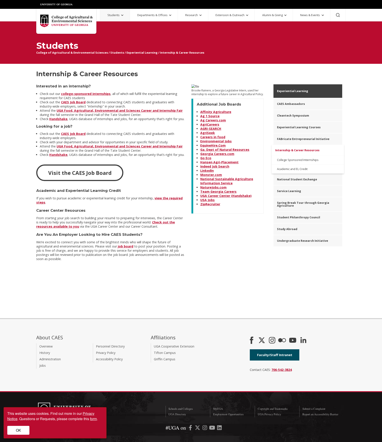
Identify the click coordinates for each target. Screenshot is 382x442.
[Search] (338, 15)
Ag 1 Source (210, 116)
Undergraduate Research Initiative (302, 241)
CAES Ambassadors (291, 104)
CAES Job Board (73, 102)
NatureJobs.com (213, 187)
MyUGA (218, 409)
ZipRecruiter (210, 204)
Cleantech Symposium (293, 115)
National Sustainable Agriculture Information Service (226, 181)
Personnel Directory (110, 346)
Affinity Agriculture (215, 112)
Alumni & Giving (272, 15)
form (93, 418)
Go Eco (205, 158)
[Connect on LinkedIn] (303, 340)
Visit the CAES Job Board (80, 172)
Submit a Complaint (313, 409)
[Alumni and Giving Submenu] (285, 15)
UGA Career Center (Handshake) (226, 196)
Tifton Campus (165, 353)
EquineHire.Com (213, 145)
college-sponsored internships (86, 94)
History (44, 353)
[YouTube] (292, 340)
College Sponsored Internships (298, 160)
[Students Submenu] (122, 15)
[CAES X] (262, 340)
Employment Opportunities (228, 414)
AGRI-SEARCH (210, 129)
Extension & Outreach (230, 15)
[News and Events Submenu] (323, 15)
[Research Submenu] (200, 15)
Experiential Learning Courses (299, 127)
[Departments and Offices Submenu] (170, 15)
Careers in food (212, 137)
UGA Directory (177, 414)
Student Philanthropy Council (298, 217)
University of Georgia (56, 4)
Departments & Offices (152, 15)
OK (18, 430)
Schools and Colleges (180, 409)
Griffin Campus (164, 359)
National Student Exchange (297, 179)
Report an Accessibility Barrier (320, 414)
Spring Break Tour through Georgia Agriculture (303, 204)
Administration (50, 359)
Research (191, 15)
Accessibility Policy (109, 359)
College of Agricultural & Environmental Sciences (72, 53)
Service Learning (289, 191)
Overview (46, 346)
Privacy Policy (105, 353)
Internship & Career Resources (182, 53)
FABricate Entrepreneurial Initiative (303, 139)
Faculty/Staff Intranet (274, 355)
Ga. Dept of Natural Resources (224, 149)
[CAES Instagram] (272, 340)
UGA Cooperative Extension (174, 346)
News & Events (310, 15)
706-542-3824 (281, 370)
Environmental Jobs (216, 141)
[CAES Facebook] (251, 340)
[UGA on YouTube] (212, 428)
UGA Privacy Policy (269, 414)
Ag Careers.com (213, 120)
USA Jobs (207, 200)
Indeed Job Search (214, 166)
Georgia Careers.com (217, 154)
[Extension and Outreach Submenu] (247, 15)
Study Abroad (287, 229)
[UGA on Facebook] (191, 428)
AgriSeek (207, 133)
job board (125, 246)
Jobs (42, 365)
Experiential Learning (142, 53)
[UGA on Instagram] (205, 428)
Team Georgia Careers (218, 191)
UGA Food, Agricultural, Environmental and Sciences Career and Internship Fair (120, 110)
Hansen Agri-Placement (219, 162)
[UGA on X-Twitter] (198, 428)
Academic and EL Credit (292, 169)
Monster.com (211, 175)
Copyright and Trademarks (273, 409)
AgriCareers (209, 124)
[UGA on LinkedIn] (219, 428)
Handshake (58, 119)
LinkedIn (207, 170)
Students (113, 15)
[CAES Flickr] (282, 340)
